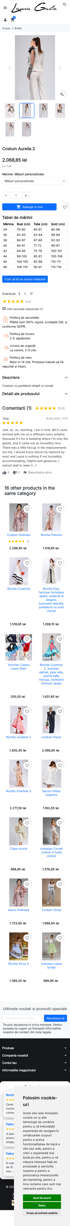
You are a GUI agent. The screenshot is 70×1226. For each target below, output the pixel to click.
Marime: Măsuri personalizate (23, 174)
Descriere (11, 377)
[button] (65, 4)
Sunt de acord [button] (42, 1197)
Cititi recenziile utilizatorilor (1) (25, 309)
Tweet (25, 294)
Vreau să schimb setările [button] (42, 1213)
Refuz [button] (42, 1205)
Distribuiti (19, 294)
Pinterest (31, 294)
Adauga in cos (29, 207)
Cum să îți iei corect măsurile (25, 279)
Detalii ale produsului (21, 394)
